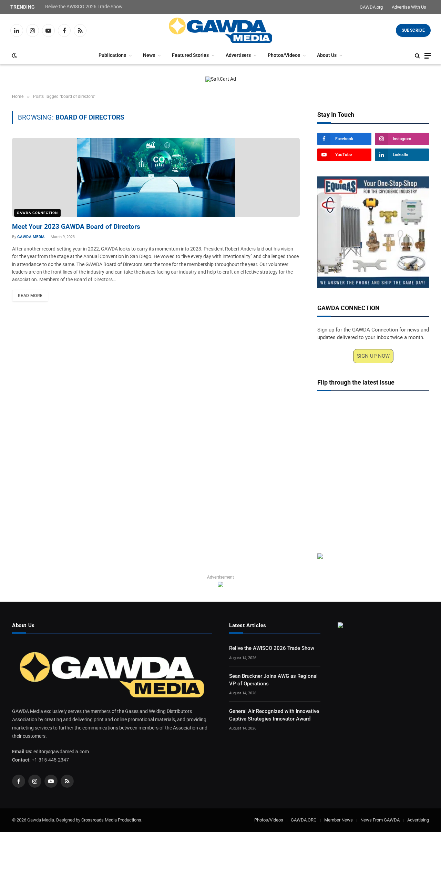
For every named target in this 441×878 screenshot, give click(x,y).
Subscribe (413, 30)
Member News (338, 820)
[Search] (417, 55)
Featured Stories (190, 55)
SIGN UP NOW (373, 356)
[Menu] (427, 55)
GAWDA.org (371, 7)
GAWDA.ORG (304, 820)
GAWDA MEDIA (31, 237)
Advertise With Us (409, 7)
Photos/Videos (284, 55)
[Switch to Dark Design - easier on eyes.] (13, 55)
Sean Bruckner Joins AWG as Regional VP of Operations (273, 679)
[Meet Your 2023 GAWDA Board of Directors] (156, 177)
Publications (112, 55)
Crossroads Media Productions (111, 820)
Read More (30, 295)
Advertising (418, 820)
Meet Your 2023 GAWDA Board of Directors (76, 227)
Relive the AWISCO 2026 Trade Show (84, 6)
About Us (327, 55)
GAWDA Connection (37, 213)
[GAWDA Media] (220, 30)
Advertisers (238, 55)
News (149, 55)
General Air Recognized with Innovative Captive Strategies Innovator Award (274, 715)
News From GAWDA (380, 820)
